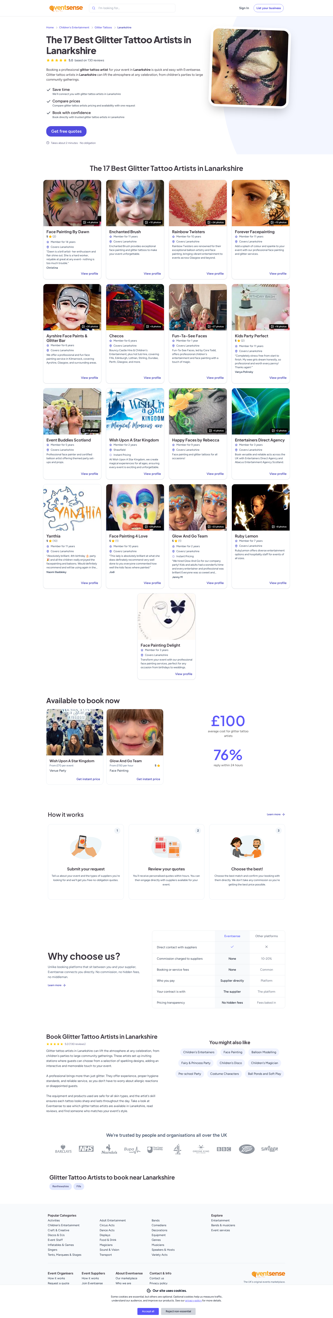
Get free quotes (66, 131)
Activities (54, 1220)
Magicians (106, 1245)
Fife (79, 1186)
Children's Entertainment (74, 27)
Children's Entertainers (198, 1052)
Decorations (159, 1230)
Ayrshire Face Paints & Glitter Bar (67, 338)
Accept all (148, 1311)
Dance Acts (107, 1230)
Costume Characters (224, 1074)
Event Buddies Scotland (68, 439)
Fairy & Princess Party (195, 1063)
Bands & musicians (223, 1225)
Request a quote (58, 1283)
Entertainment (220, 1220)
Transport (106, 1254)
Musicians (158, 1245)
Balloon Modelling (263, 1052)
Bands (156, 1220)
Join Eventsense (92, 1283)
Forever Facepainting (255, 231)
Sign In (244, 8)
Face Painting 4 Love (128, 535)
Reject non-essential (178, 1311)
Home (50, 27)
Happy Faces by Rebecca (195, 439)
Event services (220, 1230)
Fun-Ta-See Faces (189, 335)
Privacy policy (158, 1283)
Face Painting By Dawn (67, 231)
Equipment (159, 1235)
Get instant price (88, 779)
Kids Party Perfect (251, 335)
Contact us (157, 1278)
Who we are (123, 1283)
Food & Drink (108, 1240)
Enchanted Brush (125, 231)
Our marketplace (126, 1278)
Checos (116, 335)
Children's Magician (264, 1063)
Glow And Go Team (190, 535)
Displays (105, 1235)
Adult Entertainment (113, 1220)
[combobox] (116, 8)
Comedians (159, 1225)
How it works (56, 1278)
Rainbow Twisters (188, 231)
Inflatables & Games (61, 1245)
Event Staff (55, 1240)
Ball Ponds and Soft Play (264, 1074)
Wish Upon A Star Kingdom (134, 439)
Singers (52, 1249)
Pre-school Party (189, 1074)
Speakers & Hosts (163, 1249)
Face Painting (233, 1052)
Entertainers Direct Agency (260, 439)
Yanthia (53, 535)
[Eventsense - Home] (66, 8)
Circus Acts (107, 1225)
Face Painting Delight (160, 645)
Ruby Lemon (246, 535)
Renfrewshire (60, 1186)
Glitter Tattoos (103, 27)
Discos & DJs (56, 1235)
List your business (268, 8)
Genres (156, 1240)
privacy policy (193, 1300)
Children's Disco (231, 1063)
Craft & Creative (58, 1230)
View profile (89, 273)
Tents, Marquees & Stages (64, 1254)
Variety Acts (159, 1254)
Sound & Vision (109, 1249)
